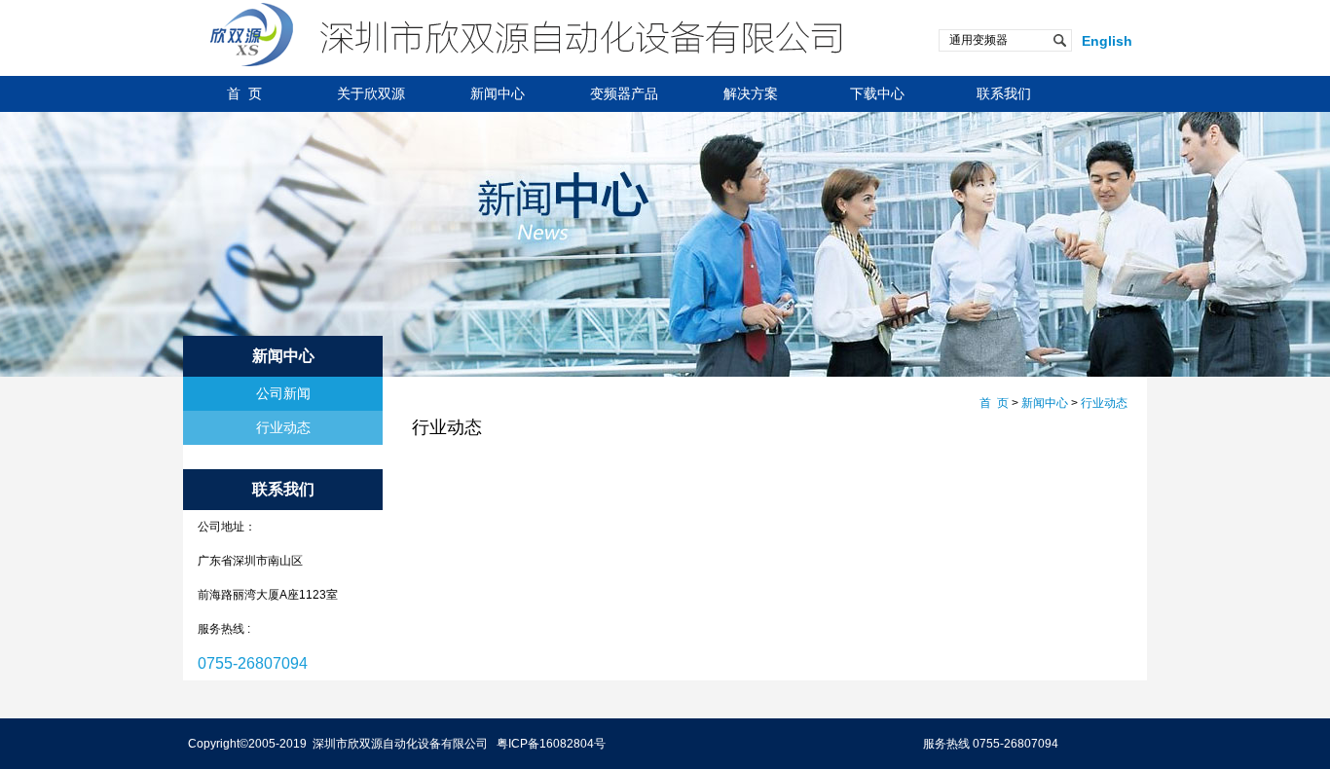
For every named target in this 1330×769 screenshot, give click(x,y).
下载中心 (877, 93)
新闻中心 (497, 93)
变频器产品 (624, 93)
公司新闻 (283, 393)
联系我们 (1004, 93)
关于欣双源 (371, 93)
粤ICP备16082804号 (551, 744)
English (1107, 41)
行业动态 (283, 427)
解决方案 (750, 93)
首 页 (244, 93)
